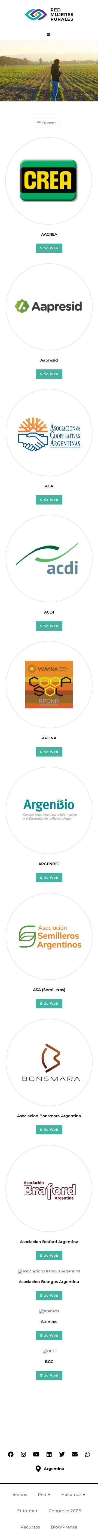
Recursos (30, 1527)
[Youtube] (36, 1454)
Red (43, 1494)
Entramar (27, 1510)
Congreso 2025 (65, 1510)
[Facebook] (10, 1454)
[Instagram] (23, 1454)
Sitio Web (49, 248)
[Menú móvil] (49, 34)
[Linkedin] (49, 1454)
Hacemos (72, 1494)
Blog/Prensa (64, 1527)
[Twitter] (62, 1454)
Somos (20, 1494)
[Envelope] (74, 1454)
